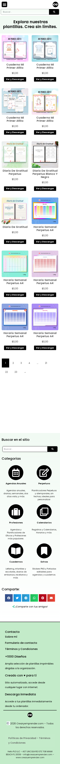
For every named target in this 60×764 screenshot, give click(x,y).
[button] (4, 4)
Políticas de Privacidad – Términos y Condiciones (29, 740)
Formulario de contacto (21, 643)
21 (46, 363)
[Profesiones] (15, 511)
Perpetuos (44, 483)
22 (6, 372)
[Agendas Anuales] (15, 472)
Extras (44, 561)
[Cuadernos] (15, 550)
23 (15, 372)
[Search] (54, 12)
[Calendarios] (44, 511)
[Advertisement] (30, 406)
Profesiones (16, 522)
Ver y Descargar (15, 79)
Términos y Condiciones (21, 649)
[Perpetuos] (44, 472)
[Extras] (44, 550)
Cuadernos (15, 561)
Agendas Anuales (16, 483)
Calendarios (44, 522)
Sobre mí (11, 637)
